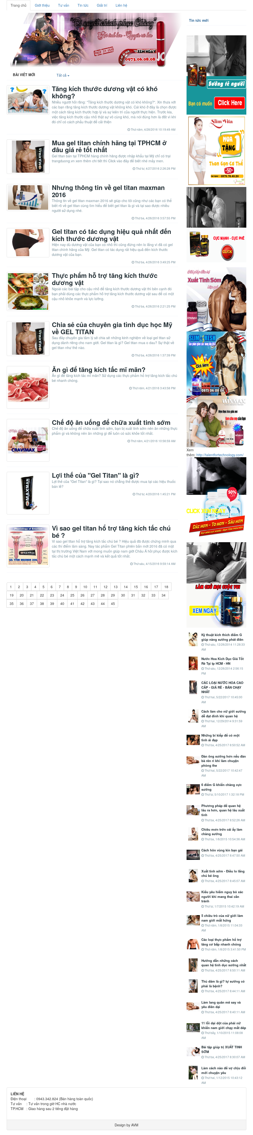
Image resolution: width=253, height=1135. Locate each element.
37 (32, 603)
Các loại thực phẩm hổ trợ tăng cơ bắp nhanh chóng (221, 942)
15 (136, 586)
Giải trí (102, 5)
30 (123, 595)
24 (62, 595)
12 (105, 586)
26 (82, 595)
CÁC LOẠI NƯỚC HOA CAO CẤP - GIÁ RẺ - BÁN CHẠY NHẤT (222, 687)
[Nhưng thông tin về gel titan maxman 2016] (28, 197)
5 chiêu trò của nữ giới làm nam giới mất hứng (222, 918)
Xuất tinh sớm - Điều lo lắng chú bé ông (223, 873)
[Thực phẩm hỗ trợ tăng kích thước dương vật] (28, 291)
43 (93, 603)
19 (12, 595)
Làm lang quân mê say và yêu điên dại (221, 1004)
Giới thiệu (42, 5)
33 (153, 595)
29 (113, 595)
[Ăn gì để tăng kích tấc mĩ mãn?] (28, 387)
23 (52, 595)
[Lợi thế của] (28, 493)
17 (156, 586)
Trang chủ (18, 5)
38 (42, 603)
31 (133, 595)
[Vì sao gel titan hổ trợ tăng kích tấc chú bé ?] (28, 546)
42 (82, 603)
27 (93, 595)
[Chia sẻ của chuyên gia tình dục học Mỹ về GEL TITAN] (28, 338)
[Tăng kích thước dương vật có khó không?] (28, 100)
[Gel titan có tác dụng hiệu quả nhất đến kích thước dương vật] (28, 242)
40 (62, 603)
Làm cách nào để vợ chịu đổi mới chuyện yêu (223, 1070)
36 (22, 603)
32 (143, 595)
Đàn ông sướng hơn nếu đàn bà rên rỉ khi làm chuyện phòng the (223, 761)
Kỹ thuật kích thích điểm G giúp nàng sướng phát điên (222, 637)
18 (166, 586)
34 (164, 595)
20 (22, 595)
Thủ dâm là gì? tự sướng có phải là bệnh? (223, 983)
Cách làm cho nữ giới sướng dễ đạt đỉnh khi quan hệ (223, 713)
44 (103, 603)
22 (42, 595)
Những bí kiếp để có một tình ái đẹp (220, 737)
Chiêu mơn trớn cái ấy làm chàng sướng (221, 831)
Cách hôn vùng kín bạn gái (222, 850)
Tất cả (62, 75)
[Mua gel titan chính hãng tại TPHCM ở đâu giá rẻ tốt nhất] (28, 156)
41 (72, 603)
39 (52, 603)
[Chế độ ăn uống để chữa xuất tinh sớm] (28, 440)
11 (95, 586)
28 (103, 595)
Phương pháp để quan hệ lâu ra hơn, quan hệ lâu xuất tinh (223, 810)
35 (12, 603)
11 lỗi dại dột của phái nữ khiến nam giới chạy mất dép (223, 1025)
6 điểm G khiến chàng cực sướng (221, 787)
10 (85, 586)
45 (113, 603)
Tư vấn (63, 5)
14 (126, 586)
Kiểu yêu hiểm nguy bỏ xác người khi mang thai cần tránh (222, 896)
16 (146, 586)
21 (32, 595)
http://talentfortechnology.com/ (220, 454)
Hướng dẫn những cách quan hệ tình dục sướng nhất (223, 963)
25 (72, 595)
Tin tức (83, 5)
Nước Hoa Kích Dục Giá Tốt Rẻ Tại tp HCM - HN (222, 661)
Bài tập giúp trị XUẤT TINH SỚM (221, 1049)
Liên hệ (121, 5)
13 (116, 586)
